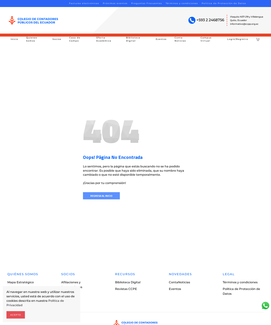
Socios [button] (57, 39)
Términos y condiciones (182, 3)
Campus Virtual (206, 39)
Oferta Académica (103, 39)
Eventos (161, 39)
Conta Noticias (180, 39)
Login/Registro (237, 39)
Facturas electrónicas (84, 3)
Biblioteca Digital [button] (133, 39)
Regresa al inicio (101, 196)
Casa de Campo (74, 39)
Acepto (15, 315)
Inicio (14, 39)
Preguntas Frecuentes (146, 3)
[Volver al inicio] (33, 20)
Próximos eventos (115, 3)
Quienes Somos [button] (31, 39)
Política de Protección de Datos (224, 3)
